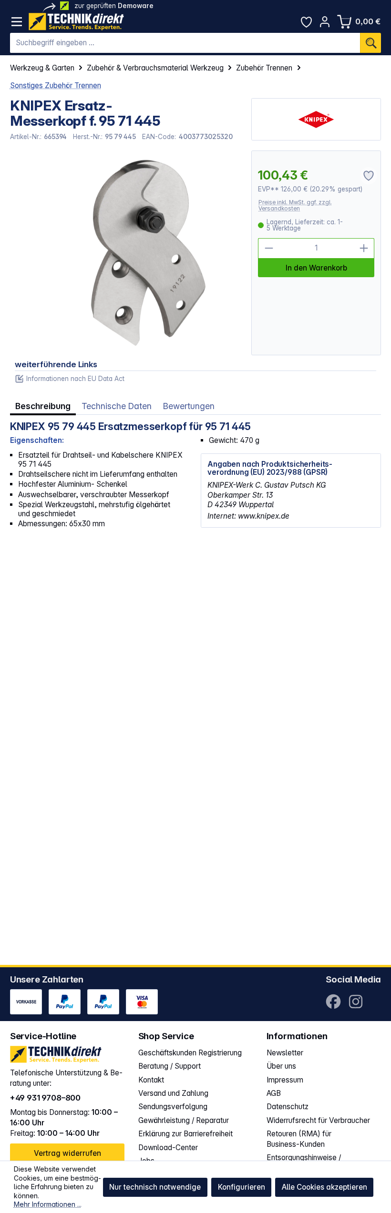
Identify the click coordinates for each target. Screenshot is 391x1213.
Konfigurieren (241, 1187)
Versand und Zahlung (173, 1093)
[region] (126, 252)
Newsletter (285, 1052)
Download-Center (168, 1147)
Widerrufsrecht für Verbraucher (318, 1120)
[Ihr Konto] (325, 22)
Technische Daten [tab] (117, 406)
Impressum (285, 1079)
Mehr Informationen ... (48, 1204)
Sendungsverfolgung (172, 1106)
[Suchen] (370, 43)
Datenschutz (288, 1106)
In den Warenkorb (316, 267)
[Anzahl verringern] (268, 248)
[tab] (43, 406)
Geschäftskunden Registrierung (190, 1052)
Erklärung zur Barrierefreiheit (185, 1133)
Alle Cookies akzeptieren (324, 1187)
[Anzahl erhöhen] (364, 248)
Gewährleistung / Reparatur (183, 1120)
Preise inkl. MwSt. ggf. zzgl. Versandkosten (295, 205)
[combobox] (185, 43)
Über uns (281, 1066)
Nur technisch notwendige (155, 1187)
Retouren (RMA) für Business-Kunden (299, 1139)
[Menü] (17, 22)
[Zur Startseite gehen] (76, 21)
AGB (274, 1093)
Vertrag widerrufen (67, 1153)
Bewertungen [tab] (189, 406)
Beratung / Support (169, 1066)
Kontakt (151, 1079)
